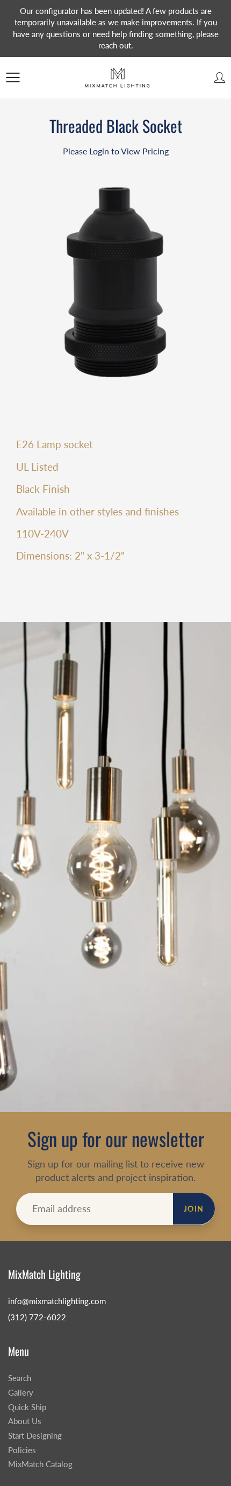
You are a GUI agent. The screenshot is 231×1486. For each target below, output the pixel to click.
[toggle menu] (12, 77)
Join (194, 1208)
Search (19, 1378)
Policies (22, 1450)
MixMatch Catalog (40, 1464)
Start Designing (35, 1435)
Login (99, 151)
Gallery (20, 1392)
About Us (24, 1421)
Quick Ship (27, 1407)
